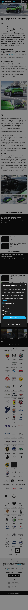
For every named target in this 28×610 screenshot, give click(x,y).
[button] (14, 324)
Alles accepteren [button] (14, 317)
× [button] (25, 284)
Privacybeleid (5, 300)
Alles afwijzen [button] (14, 321)
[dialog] (14, 305)
